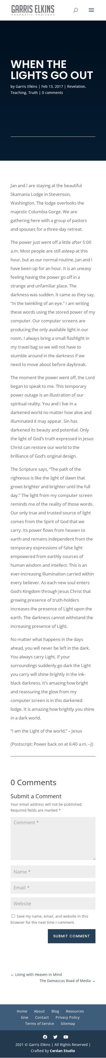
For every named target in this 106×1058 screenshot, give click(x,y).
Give (24, 1017)
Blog (55, 1011)
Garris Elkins (26, 86)
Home (22, 1011)
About (39, 1011)
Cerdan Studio (62, 1050)
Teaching (18, 92)
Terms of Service (39, 1023)
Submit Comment (71, 936)
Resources (75, 1011)
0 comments (52, 92)
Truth (33, 92)
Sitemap (68, 1023)
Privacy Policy (68, 1017)
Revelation (76, 86)
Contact (42, 1017)
